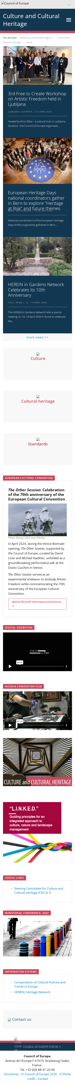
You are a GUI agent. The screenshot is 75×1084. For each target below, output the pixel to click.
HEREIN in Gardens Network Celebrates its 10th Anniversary (36, 289)
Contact (43, 1079)
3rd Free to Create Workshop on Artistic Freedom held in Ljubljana (37, 99)
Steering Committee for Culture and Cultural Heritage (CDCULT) (38, 890)
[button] (37, 4)
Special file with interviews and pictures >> (36, 604)
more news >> (37, 337)
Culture (38, 358)
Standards (38, 444)
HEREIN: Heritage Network (32, 992)
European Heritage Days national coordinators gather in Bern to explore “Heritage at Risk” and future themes (36, 200)
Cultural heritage (38, 401)
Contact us (21, 1019)
